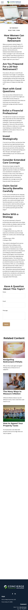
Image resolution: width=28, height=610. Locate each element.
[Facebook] (13, 594)
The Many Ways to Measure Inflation (12, 392)
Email (4, 301)
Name (4, 292)
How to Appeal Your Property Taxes (13, 424)
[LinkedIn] (15, 594)
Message (5, 310)
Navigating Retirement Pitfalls (12, 360)
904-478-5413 (22, 607)
